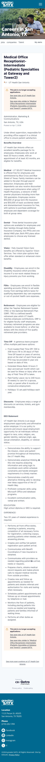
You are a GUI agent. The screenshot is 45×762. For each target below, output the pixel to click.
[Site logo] (8, 4)
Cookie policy (28, 688)
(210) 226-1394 (8, 724)
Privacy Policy (14, 755)
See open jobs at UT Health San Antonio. (22, 96)
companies (12, 42)
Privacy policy (17, 688)
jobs (3, 42)
